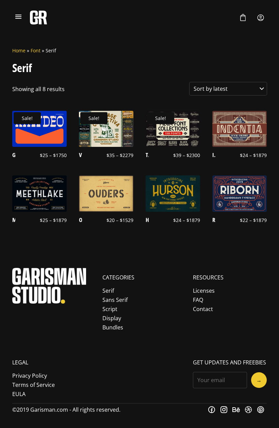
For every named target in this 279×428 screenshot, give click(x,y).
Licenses (204, 290)
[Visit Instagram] (224, 410)
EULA (19, 394)
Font (35, 50)
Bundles (112, 327)
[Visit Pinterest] (261, 410)
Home (19, 50)
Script (109, 309)
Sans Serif (115, 300)
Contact (203, 309)
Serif (108, 290)
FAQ (198, 300)
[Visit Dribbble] (248, 410)
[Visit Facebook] (212, 410)
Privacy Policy (29, 375)
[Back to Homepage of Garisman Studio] (130, 17)
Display (111, 318)
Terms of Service (33, 385)
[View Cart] (243, 18)
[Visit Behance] (236, 410)
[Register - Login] (261, 18)
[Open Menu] (18, 18)
